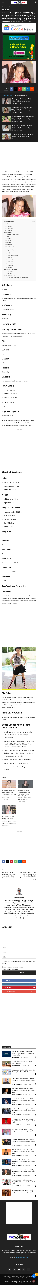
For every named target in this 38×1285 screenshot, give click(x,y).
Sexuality (10, 267)
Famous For (10, 271)
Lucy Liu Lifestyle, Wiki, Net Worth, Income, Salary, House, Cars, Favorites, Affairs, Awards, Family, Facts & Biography (9, 820)
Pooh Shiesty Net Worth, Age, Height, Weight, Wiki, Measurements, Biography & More (23, 1121)
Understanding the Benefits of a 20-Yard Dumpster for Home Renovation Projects (8, 875)
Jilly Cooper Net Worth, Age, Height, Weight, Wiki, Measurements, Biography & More (23, 1131)
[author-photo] (19, 895)
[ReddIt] (32, 89)
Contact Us (14, 1276)
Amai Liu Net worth (9, 275)
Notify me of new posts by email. (10, 969)
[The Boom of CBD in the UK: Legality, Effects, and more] (6, 1064)
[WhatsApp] (24, 89)
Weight (9, 253)
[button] (3, 2)
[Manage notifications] (33, 1281)
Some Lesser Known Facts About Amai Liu (17, 277)
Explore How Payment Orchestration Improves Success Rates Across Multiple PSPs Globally (23, 1053)
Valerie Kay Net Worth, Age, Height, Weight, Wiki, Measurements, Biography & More (22, 119)
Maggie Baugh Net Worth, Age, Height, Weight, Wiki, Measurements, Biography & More (23, 1192)
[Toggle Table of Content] (32, 221)
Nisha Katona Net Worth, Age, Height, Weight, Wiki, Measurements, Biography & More (23, 1161)
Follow (33, 984)
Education (9, 244)
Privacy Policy (13, 1278)
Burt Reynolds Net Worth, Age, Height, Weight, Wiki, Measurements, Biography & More (23, 1090)
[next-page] (35, 95)
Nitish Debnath (7, 21)
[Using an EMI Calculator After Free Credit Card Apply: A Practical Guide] (6, 1072)
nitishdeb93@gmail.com (23, 1257)
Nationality (10, 230)
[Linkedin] (28, 89)
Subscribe (32, 991)
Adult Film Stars (10, 7)
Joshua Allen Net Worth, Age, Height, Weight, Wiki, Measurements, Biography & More (23, 1182)
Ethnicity (9, 240)
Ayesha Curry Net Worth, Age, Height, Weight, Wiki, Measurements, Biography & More (23, 1151)
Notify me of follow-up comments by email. (13, 967)
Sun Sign (9, 238)
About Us (7, 1276)
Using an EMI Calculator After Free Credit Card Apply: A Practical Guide (23, 1071)
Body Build (10, 257)
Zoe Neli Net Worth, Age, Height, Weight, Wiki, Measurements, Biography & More (21, 110)
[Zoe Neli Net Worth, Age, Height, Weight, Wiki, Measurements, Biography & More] (6, 110)
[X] (15, 89)
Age (8, 236)
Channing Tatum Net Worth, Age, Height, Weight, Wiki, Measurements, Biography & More (23, 1141)
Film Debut (10, 273)
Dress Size (10, 265)
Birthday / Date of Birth (13, 234)
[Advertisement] (19, 158)
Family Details (10, 246)
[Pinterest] (20, 89)
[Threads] (24, 918)
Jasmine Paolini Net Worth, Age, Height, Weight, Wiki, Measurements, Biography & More (23, 1101)
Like (34, 980)
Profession (10, 228)
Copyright (22, 1276)
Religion (9, 242)
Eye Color (10, 259)
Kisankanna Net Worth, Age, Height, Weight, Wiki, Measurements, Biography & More (22, 136)
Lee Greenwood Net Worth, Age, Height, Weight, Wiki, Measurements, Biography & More (23, 1080)
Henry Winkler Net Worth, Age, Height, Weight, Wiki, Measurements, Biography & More (23, 1172)
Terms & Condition (23, 1278)
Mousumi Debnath (17, 1084)
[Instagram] (14, 1269)
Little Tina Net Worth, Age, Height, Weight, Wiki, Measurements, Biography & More (22, 127)
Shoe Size (10, 263)
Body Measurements (13, 255)
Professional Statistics (10, 269)
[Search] (35, 2)
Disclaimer (29, 1276)
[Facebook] (11, 89)
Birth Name (10, 224)
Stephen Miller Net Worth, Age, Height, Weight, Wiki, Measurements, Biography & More (23, 1111)
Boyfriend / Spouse (12, 250)
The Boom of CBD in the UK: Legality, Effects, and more (22, 1063)
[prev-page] (33, 95)
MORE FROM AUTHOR (21, 95)
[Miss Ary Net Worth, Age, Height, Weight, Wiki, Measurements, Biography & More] (6, 101)
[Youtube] (28, 1269)
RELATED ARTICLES (7, 95)
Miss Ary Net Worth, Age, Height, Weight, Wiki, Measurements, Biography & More (21, 101)
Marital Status (10, 248)
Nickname (9, 226)
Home (3, 7)
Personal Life (7, 232)
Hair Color (10, 261)
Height (9, 252)
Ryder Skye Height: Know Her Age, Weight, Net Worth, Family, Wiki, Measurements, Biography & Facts (28, 876)
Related (9, 279)
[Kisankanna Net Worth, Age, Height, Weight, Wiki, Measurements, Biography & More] (6, 136)
